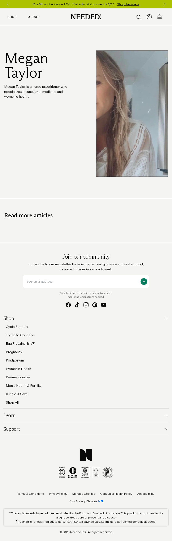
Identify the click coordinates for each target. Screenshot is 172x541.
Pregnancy (14, 352)
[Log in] (149, 17)
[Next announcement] (164, 4)
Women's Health (18, 369)
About (33, 17)
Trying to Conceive (20, 335)
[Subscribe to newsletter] (144, 281)
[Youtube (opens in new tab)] (103, 304)
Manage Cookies (83, 493)
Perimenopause (18, 377)
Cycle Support (17, 327)
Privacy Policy (58, 493)
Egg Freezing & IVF (20, 344)
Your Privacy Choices (83, 501)
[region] (86, 4)
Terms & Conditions (31, 493)
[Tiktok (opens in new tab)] (77, 304)
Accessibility (145, 493)
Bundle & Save (17, 394)
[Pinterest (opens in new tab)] (94, 304)
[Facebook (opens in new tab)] (68, 304)
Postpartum (15, 360)
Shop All (12, 402)
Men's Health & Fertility (24, 386)
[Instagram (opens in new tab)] (86, 304)
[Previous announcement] (7, 4)
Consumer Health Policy (116, 493)
